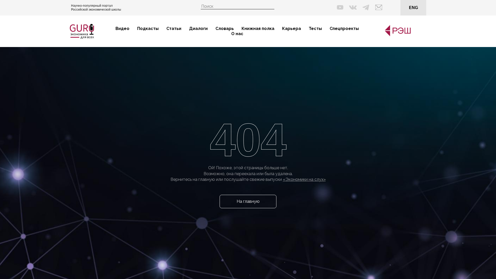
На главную (248, 201)
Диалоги (198, 28)
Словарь (224, 28)
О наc (237, 33)
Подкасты (148, 28)
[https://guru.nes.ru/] (397, 35)
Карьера (291, 28)
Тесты (315, 28)
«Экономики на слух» (304, 179)
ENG (413, 7)
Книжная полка (258, 28)
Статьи (173, 28)
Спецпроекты (344, 28)
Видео (122, 28)
